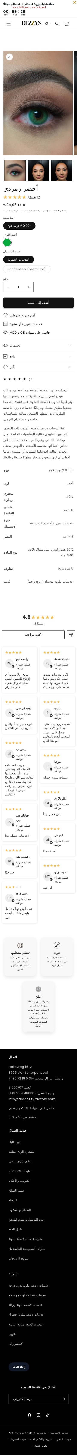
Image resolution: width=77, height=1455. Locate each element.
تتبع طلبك (15, 1142)
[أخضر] (7, 242)
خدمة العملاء (17, 1190)
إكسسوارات (16, 1344)
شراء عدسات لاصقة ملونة (25, 1239)
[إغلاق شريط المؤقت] (74, 2)
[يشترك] (63, 1399)
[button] (8, 23)
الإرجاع (13, 1200)
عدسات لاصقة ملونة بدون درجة (29, 1285)
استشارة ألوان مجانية (22, 1152)
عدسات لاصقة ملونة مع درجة (27, 1295)
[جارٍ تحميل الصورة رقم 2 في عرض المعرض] (38, 170)
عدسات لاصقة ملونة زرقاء (25, 1305)
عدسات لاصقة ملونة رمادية (26, 1324)
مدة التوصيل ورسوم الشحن (26, 1219)
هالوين (12, 1334)
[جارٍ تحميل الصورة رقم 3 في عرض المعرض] (62, 170)
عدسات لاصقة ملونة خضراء (26, 1314)
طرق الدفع (15, 1229)
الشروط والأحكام (19, 1181)
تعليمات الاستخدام (20, 1171)
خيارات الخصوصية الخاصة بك (27, 1249)
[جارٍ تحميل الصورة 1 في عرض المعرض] (15, 170)
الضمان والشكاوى (20, 1210)
